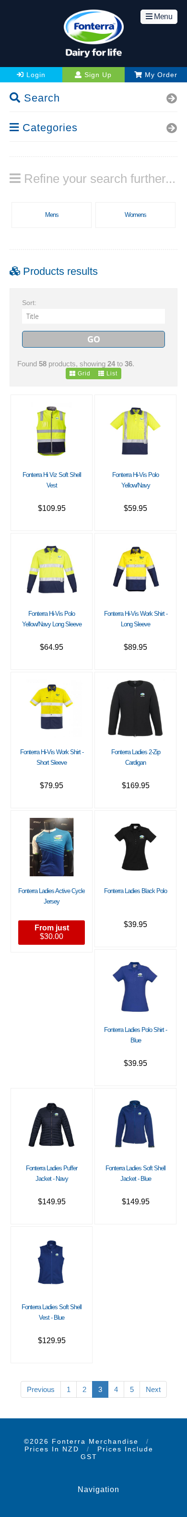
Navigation (98, 1489)
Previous (41, 1389)
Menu (162, 16)
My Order (159, 75)
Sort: (29, 302)
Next (153, 1389)
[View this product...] (51, 406)
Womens (135, 214)
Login (35, 75)
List (111, 373)
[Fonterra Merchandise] (93, 33)
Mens (51, 214)
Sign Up (97, 75)
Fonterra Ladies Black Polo (135, 890)
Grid (83, 373)
